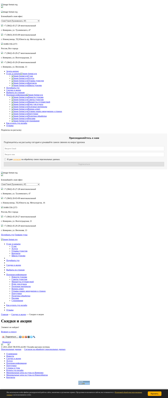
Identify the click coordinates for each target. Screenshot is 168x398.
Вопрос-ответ (34, 109)
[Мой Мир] (28, 337)
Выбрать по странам (15, 92)
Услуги (31, 78)
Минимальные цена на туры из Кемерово (24, 373)
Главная (4, 314)
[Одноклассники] (23, 337)
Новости (10, 356)
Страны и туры (13, 368)
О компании (11, 354)
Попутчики (33, 114)
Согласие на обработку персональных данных (44, 349)
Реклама (31, 118)
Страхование (34, 121)
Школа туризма (35, 85)
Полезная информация (16, 95)
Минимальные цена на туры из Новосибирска (27, 375)
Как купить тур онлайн (16, 123)
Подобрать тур (12, 88)
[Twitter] (31, 337)
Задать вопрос (12, 71)
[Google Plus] (26, 337)
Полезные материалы (37, 107)
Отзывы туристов (36, 81)
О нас (30, 76)
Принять (155, 394)
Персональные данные (11, 349)
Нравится (6, 342)
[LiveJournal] (34, 337)
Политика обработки (37, 116)
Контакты (32, 83)
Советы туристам (36, 99)
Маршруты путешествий (39, 102)
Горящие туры (21, 235)
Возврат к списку (9, 332)
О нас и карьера (13, 73)
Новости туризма (35, 97)
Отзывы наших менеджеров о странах (45, 111)
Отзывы (10, 125)
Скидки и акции (13, 90)
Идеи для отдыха (35, 104)
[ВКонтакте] (20, 337)
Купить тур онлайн (14, 370)
